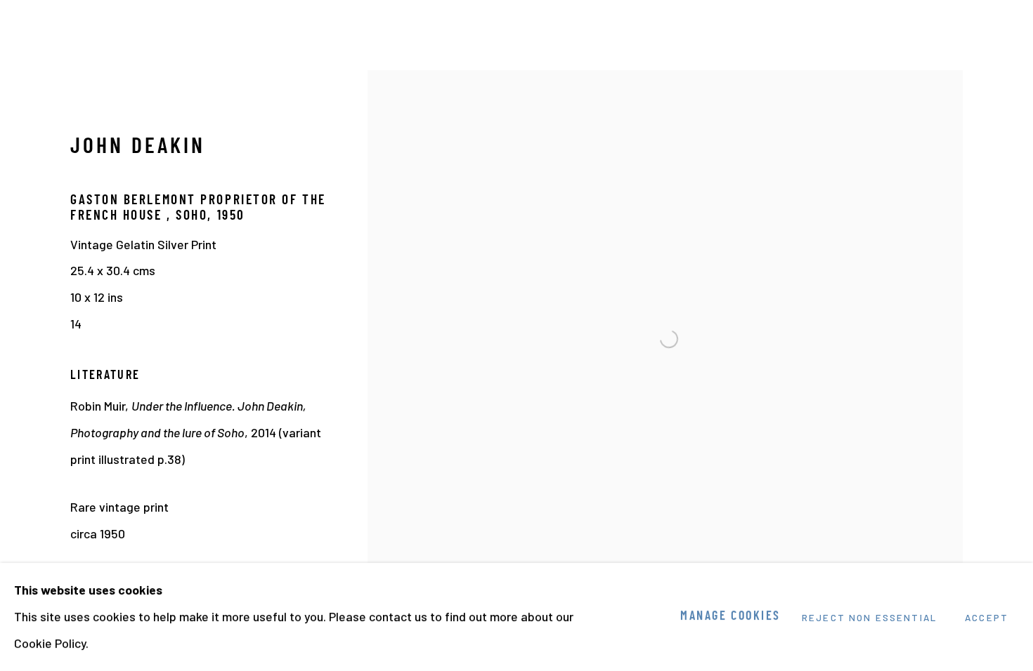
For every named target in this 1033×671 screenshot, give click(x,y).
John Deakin (137, 147)
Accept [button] (986, 617)
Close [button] (1001, 31)
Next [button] (1003, 335)
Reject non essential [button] (869, 617)
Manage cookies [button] (730, 616)
